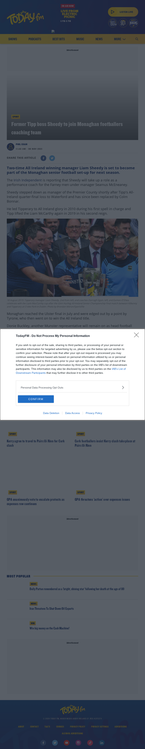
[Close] (137, 336)
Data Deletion (51, 413)
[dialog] (72, 374)
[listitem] (72, 387)
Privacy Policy (94, 413)
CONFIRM (35, 399)
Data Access (72, 413)
